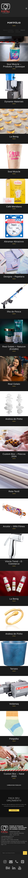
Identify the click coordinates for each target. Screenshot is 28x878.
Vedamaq (14, 704)
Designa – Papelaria (14, 276)
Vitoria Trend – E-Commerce (14, 562)
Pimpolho (14, 739)
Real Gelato (14, 384)
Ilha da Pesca (14, 311)
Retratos (18, 31)
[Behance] (8, 868)
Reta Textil (14, 491)
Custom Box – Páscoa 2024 (14, 455)
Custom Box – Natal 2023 (14, 775)
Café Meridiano (14, 206)
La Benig (14, 136)
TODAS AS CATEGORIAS (8, 30)
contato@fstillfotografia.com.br (7, 836)
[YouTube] (19, 868)
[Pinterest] (22, 862)
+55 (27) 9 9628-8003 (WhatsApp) (16, 833)
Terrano (14, 669)
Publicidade (11, 31)
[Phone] (16, 862)
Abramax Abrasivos (14, 241)
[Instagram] (5, 862)
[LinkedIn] (13, 868)
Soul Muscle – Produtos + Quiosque (14, 65)
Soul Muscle (14, 171)
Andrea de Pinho (14, 419)
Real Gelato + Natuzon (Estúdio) (14, 347)
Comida (17, 30)
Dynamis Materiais (13, 101)
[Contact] (10, 862)
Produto (23, 30)
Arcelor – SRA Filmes (14, 526)
